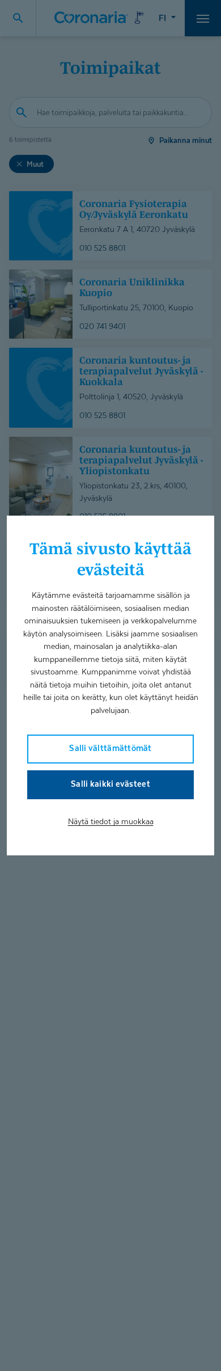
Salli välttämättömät (110, 748)
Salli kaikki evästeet (110, 783)
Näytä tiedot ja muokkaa (111, 821)
